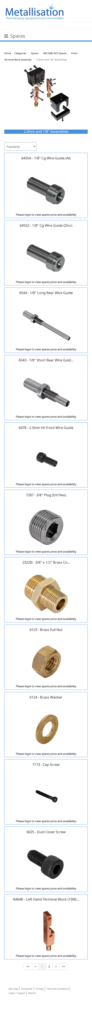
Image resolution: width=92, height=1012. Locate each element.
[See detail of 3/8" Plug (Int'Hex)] (46, 526)
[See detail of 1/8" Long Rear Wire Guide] (46, 324)
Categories (20, 53)
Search (32, 993)
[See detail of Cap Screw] (46, 796)
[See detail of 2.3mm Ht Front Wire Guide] (46, 459)
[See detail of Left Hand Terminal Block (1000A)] (46, 931)
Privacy (40, 988)
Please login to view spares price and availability (46, 215)
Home (7, 53)
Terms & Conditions (58, 988)
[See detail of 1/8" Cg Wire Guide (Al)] (46, 189)
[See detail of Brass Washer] (46, 728)
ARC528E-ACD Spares (55, 53)
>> (63, 966)
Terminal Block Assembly (18, 59)
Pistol (74, 53)
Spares (35, 53)
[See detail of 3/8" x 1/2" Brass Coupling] (46, 594)
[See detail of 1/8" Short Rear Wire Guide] (46, 391)
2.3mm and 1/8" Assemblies (51, 59)
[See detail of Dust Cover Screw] (46, 863)
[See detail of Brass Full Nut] (46, 661)
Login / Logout (17, 993)
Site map (13, 988)
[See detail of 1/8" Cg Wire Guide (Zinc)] (46, 257)
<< (27, 966)
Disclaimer (27, 988)
